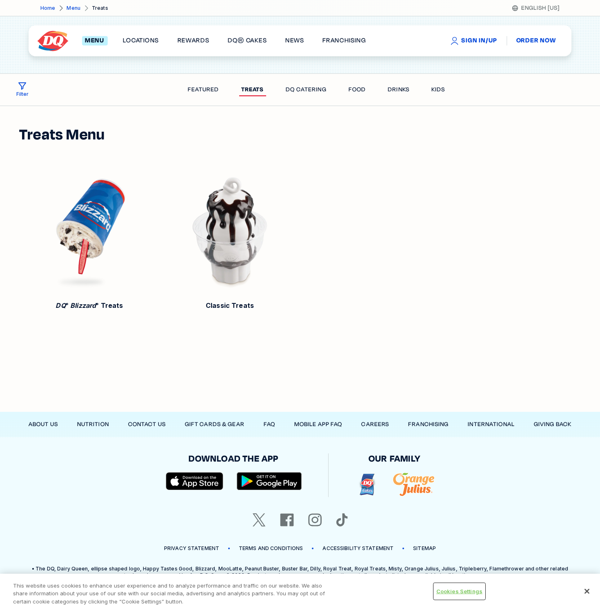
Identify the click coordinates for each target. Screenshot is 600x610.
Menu (73, 8)
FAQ (269, 424)
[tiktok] (342, 519)
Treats (252, 89)
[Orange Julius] (414, 484)
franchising (344, 40)
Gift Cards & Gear (214, 424)
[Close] (587, 591)
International (491, 424)
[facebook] (287, 519)
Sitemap (424, 548)
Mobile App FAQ (318, 424)
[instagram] (315, 519)
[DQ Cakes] (367, 484)
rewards (193, 40)
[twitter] (259, 519)
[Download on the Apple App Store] (195, 481)
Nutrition (93, 424)
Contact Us (147, 424)
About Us (43, 424)
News (294, 40)
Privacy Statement (191, 548)
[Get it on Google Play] (269, 481)
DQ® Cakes (247, 40)
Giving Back (552, 424)
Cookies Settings (459, 591)
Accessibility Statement (357, 548)
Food (357, 89)
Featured (203, 89)
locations (141, 40)
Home (47, 8)
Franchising (428, 424)
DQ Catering (306, 89)
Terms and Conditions (271, 548)
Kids (438, 89)
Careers (375, 424)
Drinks (398, 89)
